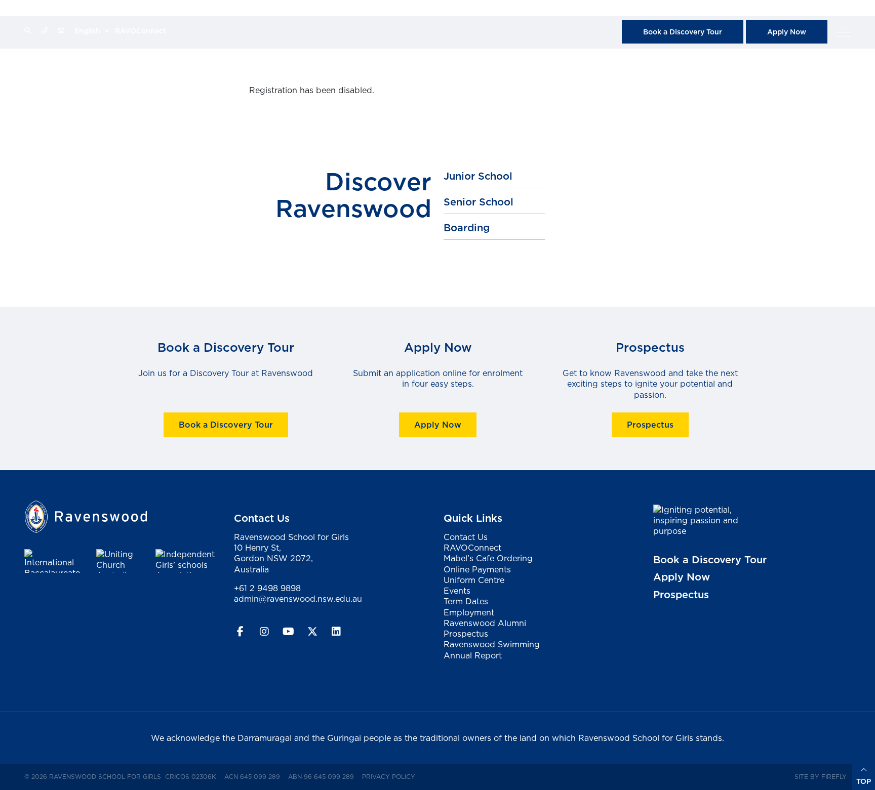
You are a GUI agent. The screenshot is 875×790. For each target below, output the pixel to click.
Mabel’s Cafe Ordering (488, 558)
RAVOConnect (140, 30)
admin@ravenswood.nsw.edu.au (298, 599)
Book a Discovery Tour (682, 31)
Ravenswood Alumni (485, 623)
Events (457, 591)
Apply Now (786, 31)
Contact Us (466, 537)
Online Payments (477, 569)
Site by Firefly (820, 776)
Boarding (467, 227)
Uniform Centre (474, 580)
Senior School (478, 202)
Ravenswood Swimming (492, 644)
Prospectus (649, 425)
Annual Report (473, 655)
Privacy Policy (390, 776)
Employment (469, 612)
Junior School (478, 176)
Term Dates (466, 601)
